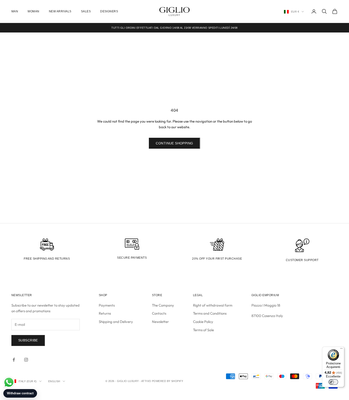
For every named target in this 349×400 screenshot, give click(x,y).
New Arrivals (60, 11)
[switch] (333, 382)
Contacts (159, 313)
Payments (107, 305)
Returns (105, 313)
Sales (86, 11)
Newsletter (160, 321)
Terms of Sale (203, 330)
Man (14, 11)
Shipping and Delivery (116, 321)
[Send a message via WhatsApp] (8, 382)
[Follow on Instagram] (26, 359)
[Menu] (341, 349)
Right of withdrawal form (212, 305)
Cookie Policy (203, 321)
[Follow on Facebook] (13, 359)
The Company (163, 305)
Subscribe (28, 340)
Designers (109, 11)
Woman (33, 11)
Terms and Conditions (209, 313)
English (54, 381)
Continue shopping (174, 143)
